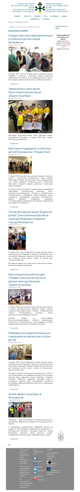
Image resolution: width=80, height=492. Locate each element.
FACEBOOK (38, 467)
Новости (27, 16)
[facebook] (35, 464)
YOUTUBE (41, 480)
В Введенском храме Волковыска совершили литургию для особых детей (29, 336)
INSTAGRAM (38, 476)
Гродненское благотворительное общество (53, 472)
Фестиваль (54, 16)
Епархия (37, 16)
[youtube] (35, 478)
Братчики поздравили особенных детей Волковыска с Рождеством (29, 150)
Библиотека (35, 19)
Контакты (46, 19)
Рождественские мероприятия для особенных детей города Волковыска (30, 39)
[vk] (35, 458)
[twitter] (35, 469)
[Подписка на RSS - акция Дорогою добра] (30, 445)
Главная (17, 16)
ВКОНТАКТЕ (38, 461)
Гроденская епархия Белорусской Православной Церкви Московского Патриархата (24, 455)
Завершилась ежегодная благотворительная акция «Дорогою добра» (24, 92)
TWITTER (40, 470)
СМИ (45, 16)
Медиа (64, 16)
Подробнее (14, 84)
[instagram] (35, 473)
